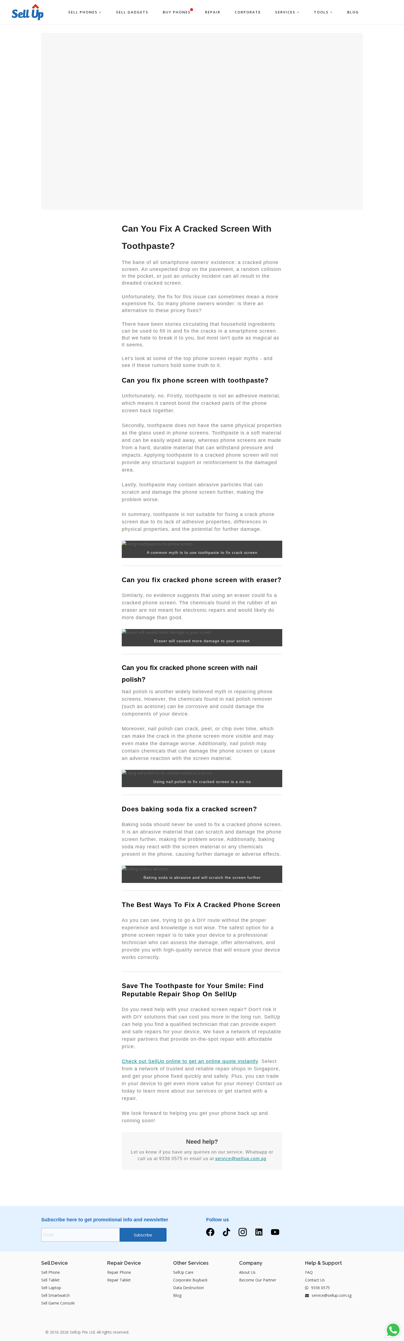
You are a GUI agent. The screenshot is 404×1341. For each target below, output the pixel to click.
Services (286, 12)
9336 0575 (320, 1287)
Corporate (248, 12)
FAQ (309, 1272)
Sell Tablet (50, 1280)
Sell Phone (50, 1272)
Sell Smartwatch (55, 1295)
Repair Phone (119, 1272)
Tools (322, 12)
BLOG (353, 12)
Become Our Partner (257, 1280)
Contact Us (315, 1280)
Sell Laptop (51, 1287)
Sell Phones (83, 12)
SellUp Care (183, 1272)
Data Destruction (188, 1287)
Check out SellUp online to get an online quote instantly (190, 1061)
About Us (247, 1272)
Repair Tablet (119, 1280)
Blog (177, 1295)
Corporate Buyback (190, 1280)
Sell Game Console (58, 1303)
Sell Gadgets (132, 12)
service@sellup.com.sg (240, 1158)
